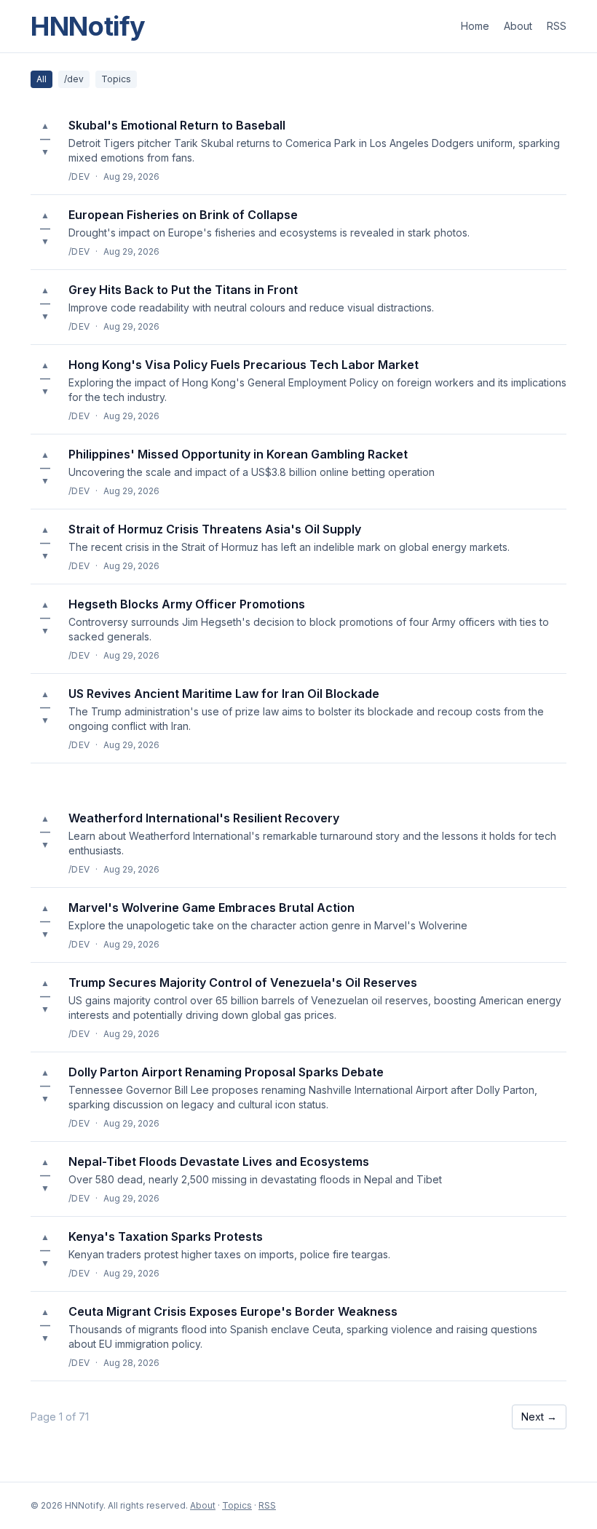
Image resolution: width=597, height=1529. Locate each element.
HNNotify (88, 26)
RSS (556, 26)
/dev (74, 79)
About (518, 26)
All (41, 79)
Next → (539, 1416)
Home (475, 26)
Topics (116, 79)
